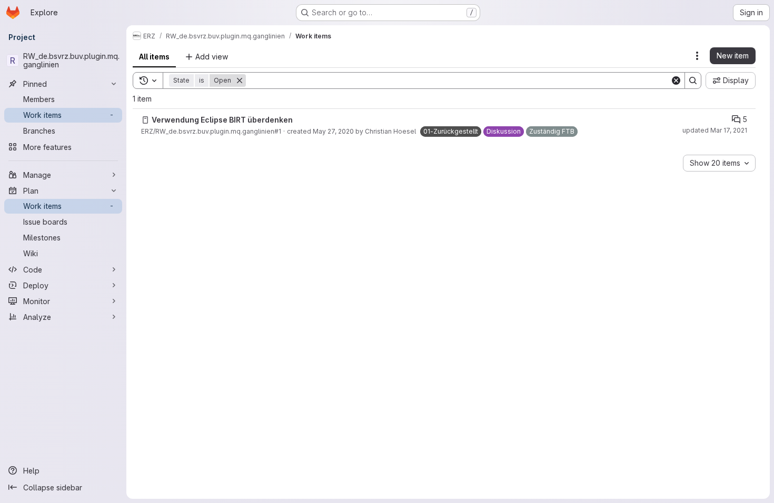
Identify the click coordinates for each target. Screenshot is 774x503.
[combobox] (719, 163)
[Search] (692, 80)
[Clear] (676, 80)
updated (714, 130)
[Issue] (145, 120)
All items (154, 56)
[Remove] (239, 80)
